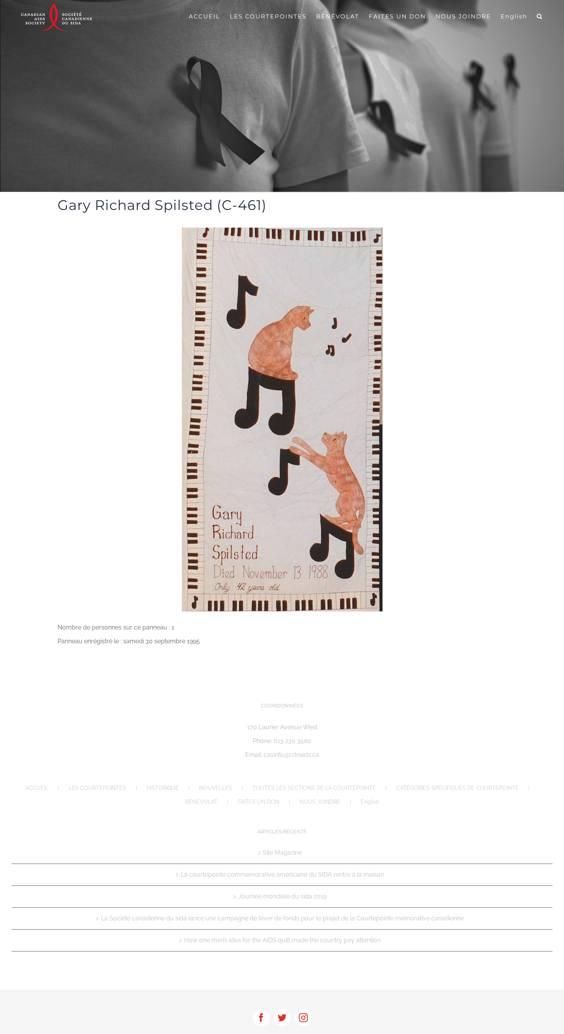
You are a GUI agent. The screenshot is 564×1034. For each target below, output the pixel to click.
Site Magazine (282, 852)
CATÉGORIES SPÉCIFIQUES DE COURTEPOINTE (457, 788)
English (370, 802)
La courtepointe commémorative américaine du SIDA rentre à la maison (282, 874)
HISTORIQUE (163, 788)
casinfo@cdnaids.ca (291, 754)
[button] (540, 16)
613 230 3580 (292, 741)
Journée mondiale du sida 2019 (282, 896)
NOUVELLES (215, 788)
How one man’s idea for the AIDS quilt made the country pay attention (282, 940)
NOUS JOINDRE (320, 802)
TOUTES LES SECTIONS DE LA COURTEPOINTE (314, 788)
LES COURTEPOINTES (97, 788)
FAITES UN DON (258, 802)
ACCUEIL (36, 788)
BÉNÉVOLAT (201, 802)
